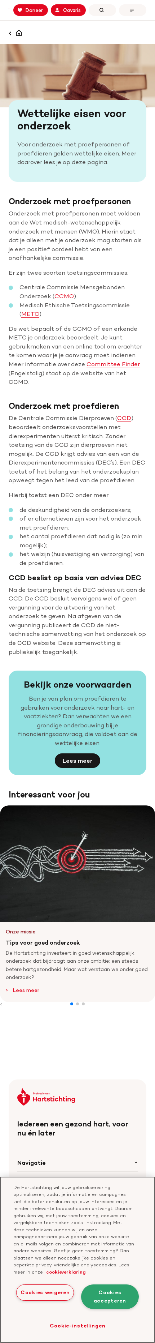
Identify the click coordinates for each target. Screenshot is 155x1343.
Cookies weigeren (45, 1292)
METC (30, 313)
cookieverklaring (66, 1272)
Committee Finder (113, 364)
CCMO (64, 296)
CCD (124, 418)
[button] (71, 1003)
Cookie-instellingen (78, 1325)
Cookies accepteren (110, 1296)
